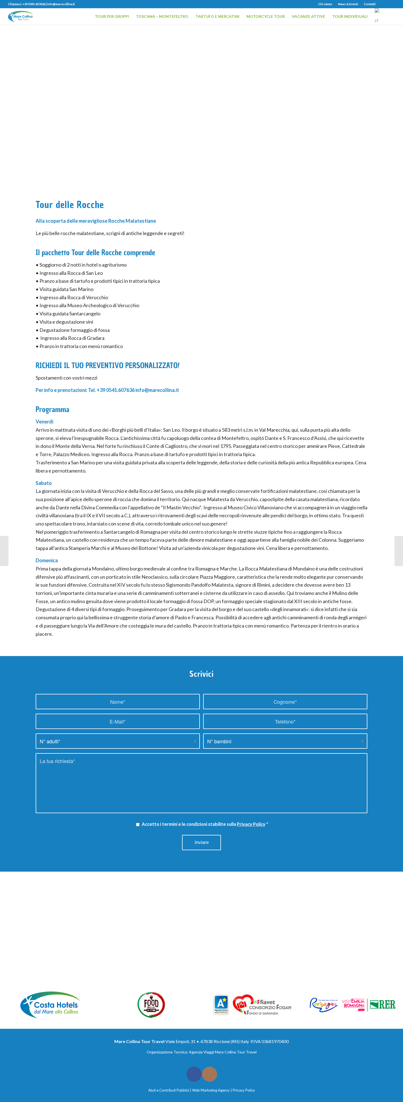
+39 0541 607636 (33, 4)
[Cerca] (390, 16)
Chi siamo (325, 4)
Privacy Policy (251, 824)
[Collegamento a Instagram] (391, 4)
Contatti (370, 4)
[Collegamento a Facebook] (383, 4)
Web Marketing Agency (211, 1090)
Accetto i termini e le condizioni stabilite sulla (205, 824)
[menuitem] (325, 4)
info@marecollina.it (61, 4)
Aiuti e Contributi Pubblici (168, 1090)
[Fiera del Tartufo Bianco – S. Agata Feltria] (4, 551)
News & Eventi (348, 4)
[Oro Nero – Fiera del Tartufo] (399, 551)
